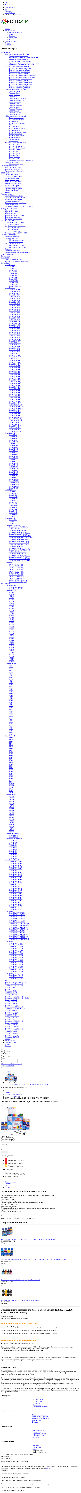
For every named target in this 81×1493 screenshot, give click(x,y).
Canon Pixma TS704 (15, 943)
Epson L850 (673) (14, 351)
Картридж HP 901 (11, 1019)
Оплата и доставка (11, 41)
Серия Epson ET (10, 562)
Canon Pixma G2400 (15, 872)
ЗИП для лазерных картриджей (15, 116)
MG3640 (11, 612)
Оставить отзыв (7, 1316)
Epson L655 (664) (14, 339)
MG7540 (11, 654)
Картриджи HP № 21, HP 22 (14, 984)
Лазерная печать (6, 52)
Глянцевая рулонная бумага (14, 196)
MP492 (11, 704)
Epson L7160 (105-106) (16, 406)
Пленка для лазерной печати (18, 59)
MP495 (11, 702)
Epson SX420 (13, 502)
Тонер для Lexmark (15, 102)
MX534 (11, 821)
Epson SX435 (13, 507)
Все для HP (4, 980)
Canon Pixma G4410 (15, 902)
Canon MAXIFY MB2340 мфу (19, 927)
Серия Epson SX (10, 490)
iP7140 (11, 789)
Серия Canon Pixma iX (12, 833)
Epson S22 (12, 491)
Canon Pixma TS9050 (16, 970)
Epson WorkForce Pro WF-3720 (19, 544)
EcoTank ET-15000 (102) (17, 576)
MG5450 (11, 626)
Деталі (48, 1468)
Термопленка (13, 141)
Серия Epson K (10, 518)
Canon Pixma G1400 (15, 865)
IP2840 (11, 761)
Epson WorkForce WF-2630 (17, 532)
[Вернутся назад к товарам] (1, 1105)
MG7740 (11, 656)
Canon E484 (13, 851)
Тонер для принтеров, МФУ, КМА (16, 89)
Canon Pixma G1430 (15, 870)
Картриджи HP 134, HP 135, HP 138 (17, 998)
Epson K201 (13, 521)
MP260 (11, 684)
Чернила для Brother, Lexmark (15, 215)
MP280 (11, 690)
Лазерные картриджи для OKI (19, 80)
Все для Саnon (38, 1399)
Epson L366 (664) (14, 314)
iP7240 (11, 787)
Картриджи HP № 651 (12, 1016)
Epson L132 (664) (14, 300)
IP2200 (11, 753)
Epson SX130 (13, 495)
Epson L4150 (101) (15, 289)
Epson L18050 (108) (15, 417)
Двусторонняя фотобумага (13, 181)
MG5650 (11, 633)
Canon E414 (13, 846)
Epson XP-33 (13, 435)
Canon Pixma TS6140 (16, 959)
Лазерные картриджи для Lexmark (20, 79)
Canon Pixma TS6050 (16, 957)
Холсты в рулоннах (11, 204)
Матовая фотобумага (12, 178)
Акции (11, 39)
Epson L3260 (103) (15, 374)
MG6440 (11, 645)
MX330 (11, 798)
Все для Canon (5, 583)
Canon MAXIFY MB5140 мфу (19, 938)
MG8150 (11, 660)
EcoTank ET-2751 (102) (16, 571)
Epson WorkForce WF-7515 (17, 552)
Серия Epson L (10, 288)
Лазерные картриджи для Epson (19, 72)
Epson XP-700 (13, 474)
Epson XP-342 (13, 465)
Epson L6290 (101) (15, 396)
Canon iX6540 (13, 835)
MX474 (11, 815)
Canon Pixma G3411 (15, 888)
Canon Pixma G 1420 (15, 869)
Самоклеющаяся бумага (13, 187)
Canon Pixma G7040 (15, 909)
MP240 (11, 681)
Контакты (8, 45)
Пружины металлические (17, 247)
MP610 (11, 720)
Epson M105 (13, 268)
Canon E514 (13, 853)
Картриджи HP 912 (11, 1023)
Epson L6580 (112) (15, 428)
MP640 (11, 725)
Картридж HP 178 (11, 1001)
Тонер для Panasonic (15, 105)
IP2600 (11, 757)
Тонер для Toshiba (15, 112)
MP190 (11, 674)
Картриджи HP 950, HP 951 (14, 1030)
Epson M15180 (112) (15, 286)
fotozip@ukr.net (10, 13)
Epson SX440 (13, 509)
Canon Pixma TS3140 (16, 945)
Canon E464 (13, 847)
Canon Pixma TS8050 (16, 964)
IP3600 (11, 766)
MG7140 (11, 653)
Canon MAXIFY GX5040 (17, 920)
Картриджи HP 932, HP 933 (14, 1021)
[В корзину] (1, 1265)
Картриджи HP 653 (11, 1012)
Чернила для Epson (11, 210)
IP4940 (11, 778)
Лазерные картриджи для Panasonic (20, 82)
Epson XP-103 (13, 438)
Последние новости (15, 32)
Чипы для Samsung (15, 153)
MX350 (11, 801)
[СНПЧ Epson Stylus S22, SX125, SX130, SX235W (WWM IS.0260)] (16, 1135)
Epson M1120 (13, 275)
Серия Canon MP (10, 663)
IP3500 (11, 764)
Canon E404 (13, 844)
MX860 (11, 826)
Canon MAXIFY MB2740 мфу (19, 929)
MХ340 (11, 800)
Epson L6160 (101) (15, 403)
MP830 (11, 730)
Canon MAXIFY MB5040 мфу (19, 939)
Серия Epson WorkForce (13, 525)
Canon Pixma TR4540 (16, 975)
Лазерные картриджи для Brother (20, 68)
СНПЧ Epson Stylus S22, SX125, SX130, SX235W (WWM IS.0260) (27, 1084)
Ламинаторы (36, 1420)
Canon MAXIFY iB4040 (16, 932)
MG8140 (11, 658)
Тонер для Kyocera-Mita (16, 100)
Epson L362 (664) (14, 311)
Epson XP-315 (13, 451)
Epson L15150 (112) (15, 419)
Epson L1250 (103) (15, 380)
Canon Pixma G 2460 (15, 879)
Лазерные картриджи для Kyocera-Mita (22, 77)
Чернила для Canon (11, 212)
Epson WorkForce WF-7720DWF (19, 559)
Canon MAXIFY (10, 911)
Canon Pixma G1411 (15, 867)
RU (6, 4)
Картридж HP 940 (11, 1032)
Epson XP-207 (13, 442)
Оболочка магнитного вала (18, 125)
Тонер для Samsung (15, 109)
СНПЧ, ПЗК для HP (11, 229)
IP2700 (11, 759)
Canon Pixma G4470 (15, 906)
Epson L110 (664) (14, 295)
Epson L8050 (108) (15, 413)
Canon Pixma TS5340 (16, 952)
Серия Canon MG (10, 591)
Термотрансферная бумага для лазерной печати (24, 63)
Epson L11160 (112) (15, 431)
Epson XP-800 (13, 475)
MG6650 (11, 649)
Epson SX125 (13, 493)
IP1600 (11, 745)
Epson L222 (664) (14, 302)
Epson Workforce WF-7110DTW (19, 548)
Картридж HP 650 (11, 1003)
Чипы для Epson (14, 144)
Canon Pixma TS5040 (16, 947)
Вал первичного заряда (16, 118)
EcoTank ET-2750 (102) (16, 573)
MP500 (11, 706)
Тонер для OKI (14, 103)
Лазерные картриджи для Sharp (19, 86)
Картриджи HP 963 (11, 1035)
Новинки (12, 36)
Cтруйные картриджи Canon (14, 222)
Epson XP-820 (13, 477)
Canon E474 (13, 849)
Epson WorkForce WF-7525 (17, 553)
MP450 (11, 693)
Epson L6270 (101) (15, 394)
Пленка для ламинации (12, 236)
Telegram (8, 11)
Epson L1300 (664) (15, 343)
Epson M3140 (13, 281)
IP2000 (11, 752)
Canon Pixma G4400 (15, 900)
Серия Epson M (10, 265)
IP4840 (11, 776)
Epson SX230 (13, 497)
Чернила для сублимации (13, 169)
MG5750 (11, 637)
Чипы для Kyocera (15, 158)
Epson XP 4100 (14, 486)
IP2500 (11, 755)
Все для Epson (5, 263)
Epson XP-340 (13, 454)
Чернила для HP (10, 213)
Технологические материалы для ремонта (19, 160)
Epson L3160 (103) (15, 366)
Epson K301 (13, 523)
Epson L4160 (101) (15, 390)
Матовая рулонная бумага (13, 199)
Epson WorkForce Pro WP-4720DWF (21, 537)
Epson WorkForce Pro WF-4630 (19, 543)
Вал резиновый (14, 127)
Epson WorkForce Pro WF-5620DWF (21, 541)
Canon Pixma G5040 (15, 904)
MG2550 (11, 601)
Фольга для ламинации (12, 250)
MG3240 (11, 608)
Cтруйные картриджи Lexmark (15, 226)
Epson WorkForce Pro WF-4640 (19, 539)
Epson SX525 (13, 513)
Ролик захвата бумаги (16, 164)
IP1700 (11, 746)
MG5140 (11, 617)
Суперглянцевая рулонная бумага (16, 197)
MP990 (11, 734)
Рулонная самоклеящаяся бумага (15, 203)
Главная (7, 29)
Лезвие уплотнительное (17, 135)
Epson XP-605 (13, 472)
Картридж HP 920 (11, 1024)
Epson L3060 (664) (15, 323)
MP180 (11, 672)
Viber (6, 9)
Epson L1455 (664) (15, 341)
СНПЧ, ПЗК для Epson (12, 231)
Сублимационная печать (9, 165)
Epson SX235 (13, 498)
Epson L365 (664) (14, 316)
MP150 (11, 667)
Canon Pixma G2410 (15, 874)
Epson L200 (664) (14, 297)
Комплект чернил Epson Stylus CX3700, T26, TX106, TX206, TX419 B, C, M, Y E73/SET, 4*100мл (33, 1259)
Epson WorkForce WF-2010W (18, 527)
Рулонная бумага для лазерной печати (21, 65)
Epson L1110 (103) (15, 293)
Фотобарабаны (14, 139)
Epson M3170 (13, 282)
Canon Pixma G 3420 (15, 893)
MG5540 (11, 628)
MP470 (11, 697)
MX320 (11, 796)
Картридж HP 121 (11, 991)
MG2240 (11, 594)
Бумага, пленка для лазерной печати (17, 54)
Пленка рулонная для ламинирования (17, 252)
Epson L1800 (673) (15, 344)
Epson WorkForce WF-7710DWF (19, 560)
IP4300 (11, 769)
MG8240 (11, 661)
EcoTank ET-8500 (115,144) (18, 580)
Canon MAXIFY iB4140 (16, 931)
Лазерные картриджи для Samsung (20, 84)
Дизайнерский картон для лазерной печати (23, 57)
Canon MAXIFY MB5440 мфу (19, 934)
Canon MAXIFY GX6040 (17, 918)
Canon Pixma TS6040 (16, 955)
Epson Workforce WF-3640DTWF (20, 536)
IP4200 (11, 768)
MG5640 (11, 631)
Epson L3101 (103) (15, 355)
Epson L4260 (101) (15, 392)
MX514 (11, 817)
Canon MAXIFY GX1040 (17, 915)
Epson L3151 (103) (15, 362)
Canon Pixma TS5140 (16, 950)
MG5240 (11, 621)
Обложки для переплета (13, 238)
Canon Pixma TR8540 (16, 977)
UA (6, 2)
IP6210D (11, 784)
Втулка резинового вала (17, 128)
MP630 (11, 723)
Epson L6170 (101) (15, 399)
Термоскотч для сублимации (14, 171)
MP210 (11, 676)
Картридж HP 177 (11, 1000)
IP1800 (11, 748)
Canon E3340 (13, 854)
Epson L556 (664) (14, 332)
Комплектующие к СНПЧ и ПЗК (16, 233)
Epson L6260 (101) (15, 397)
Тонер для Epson (14, 95)
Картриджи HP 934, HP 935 (14, 1028)
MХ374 (11, 805)
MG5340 (11, 622)
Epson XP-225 (13, 444)
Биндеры (8, 249)
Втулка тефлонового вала (17, 132)
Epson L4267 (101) (15, 389)
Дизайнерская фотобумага (13, 183)
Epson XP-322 (13, 456)
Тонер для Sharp (14, 111)
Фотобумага (5, 173)
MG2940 (11, 605)
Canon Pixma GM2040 (16, 587)
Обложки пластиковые (16, 240)
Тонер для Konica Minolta (17, 98)
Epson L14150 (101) (15, 405)
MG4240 (11, 615)
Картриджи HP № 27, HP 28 (14, 985)
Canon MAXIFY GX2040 (17, 913)
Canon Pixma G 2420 (15, 877)
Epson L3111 (13, 359)
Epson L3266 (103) (15, 373)
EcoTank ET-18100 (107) (17, 578)
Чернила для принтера (40, 1406)
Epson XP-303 (13, 445)
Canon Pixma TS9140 (16, 971)
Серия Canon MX (10, 794)
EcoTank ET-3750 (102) (16, 566)
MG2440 (11, 596)
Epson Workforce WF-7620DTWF (20, 555)
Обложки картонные (16, 242)
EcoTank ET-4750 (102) (16, 564)
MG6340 (11, 644)
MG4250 (11, 619)
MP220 (11, 677)
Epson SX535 (13, 514)
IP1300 (11, 741)
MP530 (11, 711)
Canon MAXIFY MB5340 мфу (19, 936)
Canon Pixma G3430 (15, 892)
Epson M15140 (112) (15, 284)
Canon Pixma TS (10, 941)
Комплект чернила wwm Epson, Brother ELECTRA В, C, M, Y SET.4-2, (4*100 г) (28, 1239)
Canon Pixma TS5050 (16, 948)
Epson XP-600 (13, 470)
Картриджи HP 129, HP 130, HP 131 (17, 996)
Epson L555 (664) (14, 336)
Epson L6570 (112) (15, 426)
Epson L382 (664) (14, 318)
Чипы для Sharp (14, 155)
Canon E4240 (13, 856)
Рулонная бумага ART (12, 201)
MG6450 (11, 647)
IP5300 (11, 782)
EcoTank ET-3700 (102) (16, 568)
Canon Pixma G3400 (15, 883)
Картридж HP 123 (11, 994)
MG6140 (11, 638)
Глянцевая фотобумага (12, 174)
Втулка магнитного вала (17, 123)
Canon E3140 (13, 858)
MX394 (11, 807)
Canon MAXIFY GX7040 (17, 916)
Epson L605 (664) (14, 337)
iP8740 (11, 792)
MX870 (11, 828)
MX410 (11, 808)
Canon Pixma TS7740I (16, 954)
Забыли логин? (6, 1064)
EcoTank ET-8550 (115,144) (18, 582)
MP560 (11, 716)
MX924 (11, 831)
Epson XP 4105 (14, 488)
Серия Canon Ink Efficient (13, 838)
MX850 (11, 824)
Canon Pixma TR (10, 973)
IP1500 (11, 743)
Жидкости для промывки (13, 219)
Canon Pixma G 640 (15, 862)
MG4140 (11, 614)
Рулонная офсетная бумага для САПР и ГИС (20, 206)
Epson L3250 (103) (15, 376)
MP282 (11, 691)
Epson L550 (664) (14, 334)
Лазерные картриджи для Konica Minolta (22, 75)
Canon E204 (13, 840)
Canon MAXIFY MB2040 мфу (19, 923)
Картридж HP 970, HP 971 (13, 1037)
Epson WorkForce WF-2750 (17, 530)
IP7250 (11, 791)
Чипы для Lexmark (15, 150)
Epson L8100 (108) (15, 415)
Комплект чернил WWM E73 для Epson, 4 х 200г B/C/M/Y (20, 1280)
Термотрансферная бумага (13, 189)
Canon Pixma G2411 (15, 876)
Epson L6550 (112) (15, 429)
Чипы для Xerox (14, 157)
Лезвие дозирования (15, 134)
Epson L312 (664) (14, 305)
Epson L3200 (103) (15, 385)
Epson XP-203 (13, 440)
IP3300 (11, 762)
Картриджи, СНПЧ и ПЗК (9, 220)
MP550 (11, 715)
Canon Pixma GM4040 (16, 589)
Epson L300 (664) (14, 304)
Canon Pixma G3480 (15, 899)
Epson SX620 (13, 516)
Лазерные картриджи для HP (18, 73)
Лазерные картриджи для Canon (19, 70)
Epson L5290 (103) (15, 369)
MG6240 (11, 642)
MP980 (11, 732)
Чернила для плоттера (12, 217)
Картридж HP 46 (10, 987)
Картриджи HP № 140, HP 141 (15, 1009)
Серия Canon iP (10, 736)
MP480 (11, 699)
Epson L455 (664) (14, 327)
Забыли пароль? (16, 1064)
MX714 (11, 823)
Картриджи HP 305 (11, 1005)
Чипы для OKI (13, 151)
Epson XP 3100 (14, 482)
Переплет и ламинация (8, 235)
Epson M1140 (13, 277)
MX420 (11, 810)
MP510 (11, 707)
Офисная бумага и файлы (13, 259)
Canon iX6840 (13, 837)
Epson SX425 (13, 504)
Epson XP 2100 (14, 479)
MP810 (11, 729)
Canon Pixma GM (10, 585)
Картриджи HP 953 (11, 1033)
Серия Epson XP (10, 433)
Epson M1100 (13, 274)
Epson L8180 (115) (15, 412)
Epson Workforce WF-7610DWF (19, 557)
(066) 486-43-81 (10, 7)
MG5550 (11, 629)
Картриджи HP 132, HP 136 (14, 1007)
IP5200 (11, 780)
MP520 (11, 709)
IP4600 (11, 773)
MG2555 (11, 603)
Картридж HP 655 (11, 1014)
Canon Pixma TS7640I (16, 961)
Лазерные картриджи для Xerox (19, 88)
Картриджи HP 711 (11, 1017)
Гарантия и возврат (39, 1434)
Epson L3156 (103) (15, 364)
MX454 (11, 814)
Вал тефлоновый (14, 130)
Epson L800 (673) (14, 346)
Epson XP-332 (13, 452)
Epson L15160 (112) (15, 421)
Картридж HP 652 (11, 1010)
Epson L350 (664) (14, 312)
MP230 (11, 679)
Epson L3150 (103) (15, 360)
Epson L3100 (13, 353)
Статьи (11, 34)
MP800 (11, 727)
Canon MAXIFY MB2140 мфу (19, 925)
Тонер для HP (13, 96)
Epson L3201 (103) (15, 378)
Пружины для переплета (13, 243)
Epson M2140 (13, 279)
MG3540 (11, 610)
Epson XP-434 (13, 461)
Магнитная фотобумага (12, 185)
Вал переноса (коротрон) (17, 119)
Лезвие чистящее (14, 137)
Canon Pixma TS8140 (16, 966)
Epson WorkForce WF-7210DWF (19, 550)
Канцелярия (5, 258)
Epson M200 (13, 270)
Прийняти (4, 1470)
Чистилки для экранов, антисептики (17, 261)
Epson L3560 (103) (15, 371)
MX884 (11, 830)
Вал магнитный (14, 121)
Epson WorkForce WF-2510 (17, 529)
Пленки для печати (11, 190)
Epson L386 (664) (14, 320)
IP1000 (11, 738)
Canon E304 (13, 842)
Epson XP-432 (13, 463)
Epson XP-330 (13, 458)
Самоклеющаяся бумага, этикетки (20, 61)
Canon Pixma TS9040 (16, 968)
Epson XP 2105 (14, 481)
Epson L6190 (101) (15, 401)
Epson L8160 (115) (15, 410)
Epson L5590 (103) (15, 367)
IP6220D (11, 785)
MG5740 (11, 635)
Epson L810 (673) (14, 350)
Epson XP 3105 (14, 484)
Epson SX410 (13, 500)
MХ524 (11, 819)
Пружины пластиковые (16, 245)
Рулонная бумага (6, 194)
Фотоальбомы (5, 256)
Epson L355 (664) (14, 307)
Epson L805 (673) (14, 348)
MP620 (11, 722)
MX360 (11, 803)
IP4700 (11, 775)
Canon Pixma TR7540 (16, 978)
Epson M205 (13, 272)
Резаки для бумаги (7, 254)
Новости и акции (10, 30)
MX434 (11, 812)
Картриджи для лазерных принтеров (17, 66)
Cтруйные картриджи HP (13, 224)
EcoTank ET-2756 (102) (16, 569)
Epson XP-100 (13, 436)
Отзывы (7, 43)
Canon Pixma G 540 (15, 863)
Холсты (7, 192)
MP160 (11, 668)
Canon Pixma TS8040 (16, 962)
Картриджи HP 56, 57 (12, 989)
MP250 (11, 683)
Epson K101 (13, 520)
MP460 (11, 695)
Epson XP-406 (13, 467)
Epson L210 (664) (14, 298)
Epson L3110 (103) (15, 357)
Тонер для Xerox (14, 114)
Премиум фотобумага (12, 180)
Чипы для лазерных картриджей (15, 142)
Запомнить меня (6, 1068)
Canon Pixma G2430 (15, 881)
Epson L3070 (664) (15, 321)
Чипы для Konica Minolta (17, 148)
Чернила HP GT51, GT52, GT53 (15, 982)
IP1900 (11, 750)
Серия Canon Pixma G (12, 860)
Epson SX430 (13, 506)
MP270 (11, 686)
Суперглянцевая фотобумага (14, 176)
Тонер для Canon (14, 93)
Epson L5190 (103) (15, 387)
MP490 (11, 700)
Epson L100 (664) (14, 291)
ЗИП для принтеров (11, 162)
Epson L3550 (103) (15, 382)
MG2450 (11, 598)
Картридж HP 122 (11, 993)
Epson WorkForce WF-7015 (17, 546)
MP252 (11, 688)
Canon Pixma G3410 (15, 886)
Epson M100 (13, 266)
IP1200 (11, 739)
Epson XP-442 (13, 459)
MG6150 (11, 640)
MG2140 (11, 592)
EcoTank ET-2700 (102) (16, 575)
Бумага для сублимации (13, 167)
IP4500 (11, 771)
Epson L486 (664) (14, 330)
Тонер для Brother (15, 91)
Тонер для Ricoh (14, 107)
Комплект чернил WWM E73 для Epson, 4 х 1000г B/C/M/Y (21, 1300)
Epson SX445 (13, 511)
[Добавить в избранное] (9, 1152)
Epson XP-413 (13, 468)
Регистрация (10, 1066)
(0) (8, 1184)
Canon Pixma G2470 (15, 885)
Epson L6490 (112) (15, 424)
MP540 (11, 713)
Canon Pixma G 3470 (15, 897)
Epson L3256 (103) (15, 383)
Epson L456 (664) (14, 328)
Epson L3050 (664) (15, 325)
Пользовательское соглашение (39, 1431)
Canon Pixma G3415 (15, 890)
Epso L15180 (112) (15, 422)
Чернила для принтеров (9, 208)
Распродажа (13, 37)
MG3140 (11, 606)
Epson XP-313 (13, 449)
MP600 (11, 718)
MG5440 (11, 624)
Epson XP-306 (13, 447)
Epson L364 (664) (14, 309)
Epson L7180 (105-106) (16, 408)
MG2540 (11, 599)
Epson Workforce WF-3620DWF (19, 534)
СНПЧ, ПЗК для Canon (12, 227)
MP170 (11, 670)
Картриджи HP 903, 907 (13, 1026)
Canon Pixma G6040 (15, 908)
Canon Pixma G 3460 (15, 895)
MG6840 (11, 651)
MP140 (11, 665)
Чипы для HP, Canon (15, 146)
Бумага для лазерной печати (18, 56)
